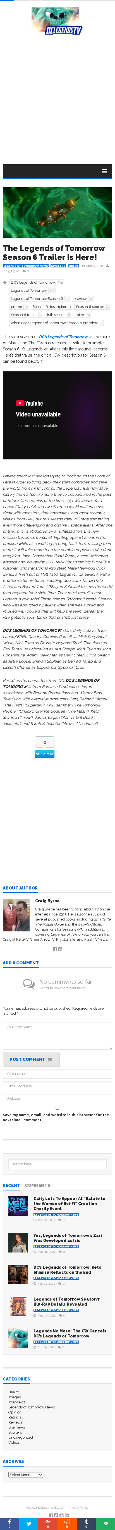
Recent (11, 1185)
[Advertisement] (57, 95)
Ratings (14, 1417)
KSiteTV (22, 939)
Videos (73, 266)
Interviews (16, 1402)
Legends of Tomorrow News (25, 266)
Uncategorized (20, 1437)
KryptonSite (65, 939)
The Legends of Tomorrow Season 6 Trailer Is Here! (54, 253)
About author (20, 888)
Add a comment (21, 963)
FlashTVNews (95, 939)
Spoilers (58, 266)
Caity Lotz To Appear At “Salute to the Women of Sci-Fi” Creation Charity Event (69, 1203)
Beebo (13, 1392)
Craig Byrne (11, 271)
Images (14, 1397)
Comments (37, 1185)
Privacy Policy (78, 1508)
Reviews (15, 1422)
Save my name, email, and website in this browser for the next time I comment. (56, 1117)
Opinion (14, 1412)
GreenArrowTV (42, 939)
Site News (16, 1427)
